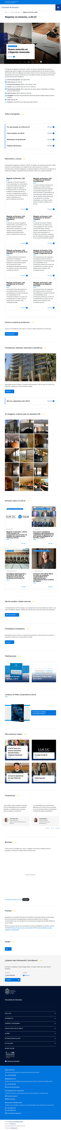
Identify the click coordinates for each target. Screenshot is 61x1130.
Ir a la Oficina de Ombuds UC (14, 1113)
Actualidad (9, 1043)
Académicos (9, 1018)
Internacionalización (12, 1038)
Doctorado (10, 550)
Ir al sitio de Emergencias (13, 1087)
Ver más (24, 209)
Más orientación (11, 1099)
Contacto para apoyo (12, 1096)
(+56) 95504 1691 (11, 1107)
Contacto (12, 979)
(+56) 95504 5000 (11, 1084)
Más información (12, 614)
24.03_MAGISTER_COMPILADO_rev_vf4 (13, 899)
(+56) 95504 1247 (11, 1110)
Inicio (6, 12)
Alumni (7, 1033)
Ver (8, 949)
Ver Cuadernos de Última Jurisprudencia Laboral (43, 712)
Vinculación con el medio (14, 1028)
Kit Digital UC (14, 1128)
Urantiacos (12, 1123)
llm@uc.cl (27, 975)
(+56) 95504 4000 (11, 1075)
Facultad (8, 1013)
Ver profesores (11, 334)
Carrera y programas (15, 12)
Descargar (26, 899)
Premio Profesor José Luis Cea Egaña (22, 928)
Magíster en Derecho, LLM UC (15, 509)
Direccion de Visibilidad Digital (15, 1121)
